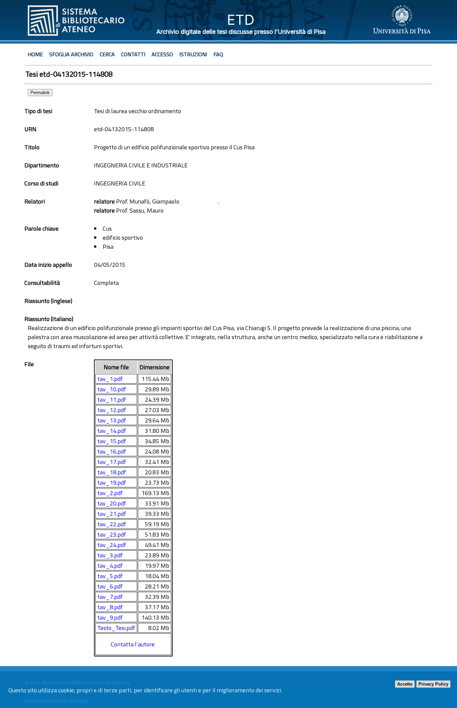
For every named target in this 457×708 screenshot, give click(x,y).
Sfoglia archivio (71, 54)
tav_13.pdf (111, 420)
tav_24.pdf (111, 544)
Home (35, 54)
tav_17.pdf (111, 461)
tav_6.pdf (110, 586)
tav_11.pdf (111, 399)
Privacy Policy (433, 684)
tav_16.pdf (111, 451)
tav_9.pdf (110, 617)
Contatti (133, 54)
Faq (218, 54)
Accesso (162, 54)
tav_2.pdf (110, 492)
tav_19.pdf (111, 482)
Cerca (107, 54)
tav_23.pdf (111, 534)
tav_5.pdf (110, 575)
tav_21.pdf (111, 513)
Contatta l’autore (133, 644)
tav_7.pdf (110, 596)
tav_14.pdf (111, 430)
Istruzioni (193, 54)
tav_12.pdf (111, 409)
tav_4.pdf (110, 565)
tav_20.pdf (111, 503)
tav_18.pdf (111, 472)
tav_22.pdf (111, 524)
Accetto (405, 684)
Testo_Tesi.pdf (116, 627)
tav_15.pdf (111, 441)
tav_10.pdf (111, 389)
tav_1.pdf (110, 378)
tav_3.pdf (110, 555)
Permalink (40, 92)
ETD (241, 19)
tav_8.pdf (110, 607)
